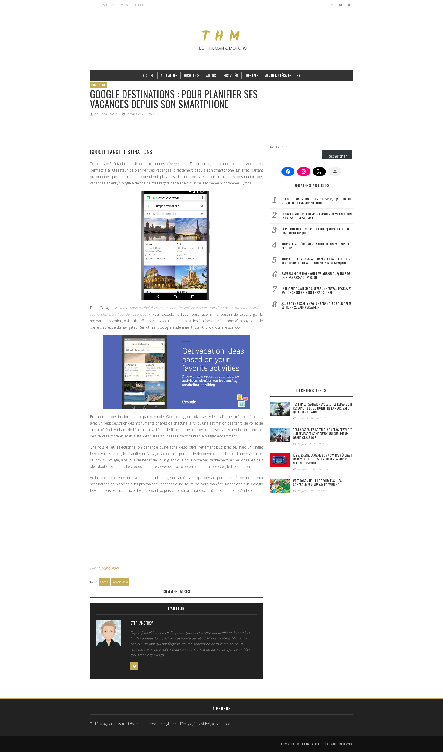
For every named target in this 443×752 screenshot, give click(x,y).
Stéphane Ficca (106, 114)
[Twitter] (348, 5)
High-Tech (98, 85)
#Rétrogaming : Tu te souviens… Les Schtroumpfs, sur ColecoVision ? (317, 482)
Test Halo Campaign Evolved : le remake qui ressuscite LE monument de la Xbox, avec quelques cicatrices (322, 408)
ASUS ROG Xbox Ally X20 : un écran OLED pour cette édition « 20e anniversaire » (316, 305)
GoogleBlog (108, 568)
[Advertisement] (176, 530)
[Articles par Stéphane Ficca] (108, 634)
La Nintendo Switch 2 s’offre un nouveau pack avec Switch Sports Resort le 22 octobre (316, 290)
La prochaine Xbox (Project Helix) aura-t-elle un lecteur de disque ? (315, 230)
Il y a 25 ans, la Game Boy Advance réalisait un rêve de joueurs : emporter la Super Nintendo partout (322, 459)
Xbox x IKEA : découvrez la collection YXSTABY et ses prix (315, 245)
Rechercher (279, 146)
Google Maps (120, 581)
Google (104, 581)
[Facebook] (332, 5)
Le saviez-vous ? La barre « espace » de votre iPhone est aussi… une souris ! (317, 215)
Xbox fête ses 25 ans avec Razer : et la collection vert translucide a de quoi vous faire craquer (315, 260)
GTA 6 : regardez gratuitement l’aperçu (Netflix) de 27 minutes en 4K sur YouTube (316, 200)
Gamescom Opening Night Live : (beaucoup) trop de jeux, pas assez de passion (315, 275)
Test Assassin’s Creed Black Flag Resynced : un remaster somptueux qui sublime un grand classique (323, 433)
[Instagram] (340, 5)
